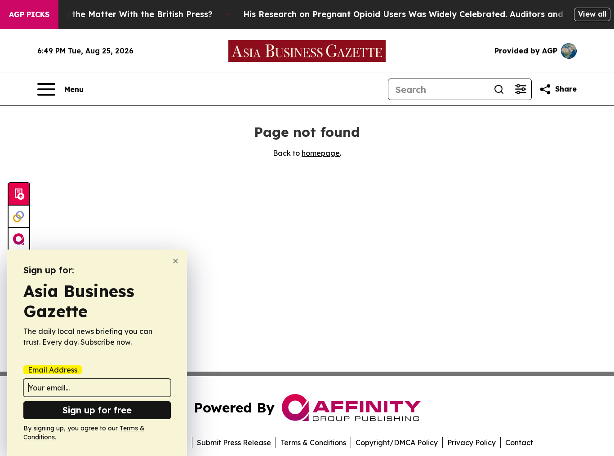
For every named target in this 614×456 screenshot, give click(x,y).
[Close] (175, 261)
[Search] (499, 89)
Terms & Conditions (313, 442)
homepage (321, 153)
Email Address (52, 369)
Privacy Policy (471, 442)
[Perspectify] (19, 217)
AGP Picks (29, 14)
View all (592, 13)
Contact (519, 442)
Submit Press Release (234, 442)
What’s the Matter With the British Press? (127, 14)
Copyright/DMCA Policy (397, 442)
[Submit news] (19, 194)
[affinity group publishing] (19, 239)
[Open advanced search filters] (520, 89)
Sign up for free (97, 410)
